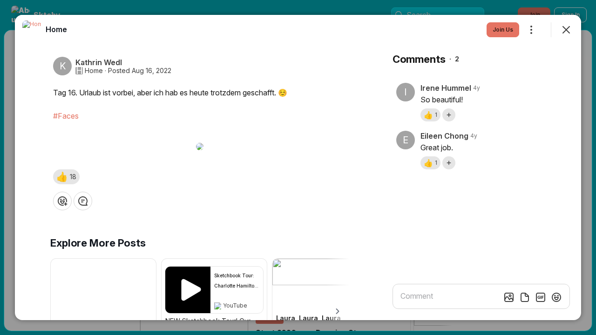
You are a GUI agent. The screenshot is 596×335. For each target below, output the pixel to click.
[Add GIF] (540, 297)
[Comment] (83, 201)
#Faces (66, 116)
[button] (66, 176)
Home (94, 70)
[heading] (56, 29)
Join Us (503, 29)
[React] (62, 201)
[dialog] (298, 167)
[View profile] (31, 29)
